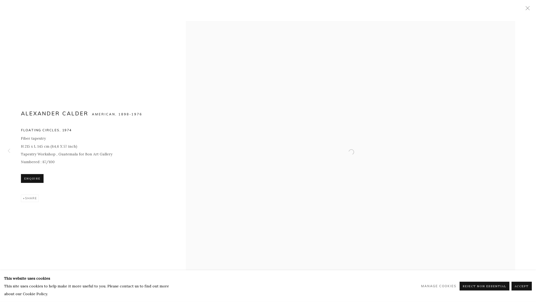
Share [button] (31, 198)
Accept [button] (522, 286)
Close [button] (526, 9)
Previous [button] (9, 151)
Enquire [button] (32, 178)
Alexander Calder (55, 113)
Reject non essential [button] (484, 286)
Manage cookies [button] (438, 286)
